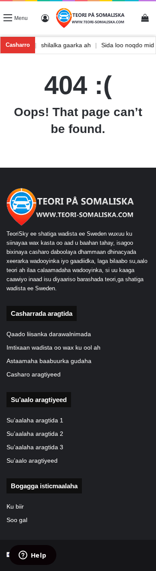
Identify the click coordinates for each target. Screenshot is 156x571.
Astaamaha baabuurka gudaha (48, 361)
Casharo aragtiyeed (33, 374)
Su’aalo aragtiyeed (32, 460)
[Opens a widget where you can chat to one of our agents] (32, 556)
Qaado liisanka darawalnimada (48, 334)
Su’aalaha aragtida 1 (34, 420)
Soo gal (16, 520)
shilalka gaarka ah (72, 45)
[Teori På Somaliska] (90, 18)
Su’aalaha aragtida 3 (34, 447)
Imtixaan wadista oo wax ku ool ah (53, 347)
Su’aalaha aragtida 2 (34, 434)
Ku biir (15, 506)
